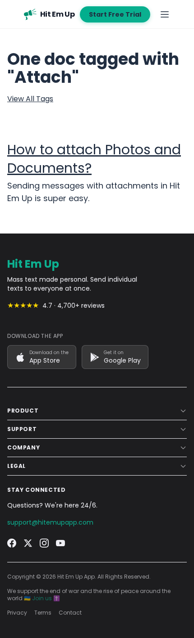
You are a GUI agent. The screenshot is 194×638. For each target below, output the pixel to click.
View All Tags (30, 99)
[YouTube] (60, 543)
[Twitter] (27, 543)
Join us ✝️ (46, 598)
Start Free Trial (115, 14)
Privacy (17, 612)
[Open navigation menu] (165, 14)
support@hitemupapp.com (50, 522)
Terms (42, 612)
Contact (70, 612)
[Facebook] (11, 543)
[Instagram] (44, 543)
